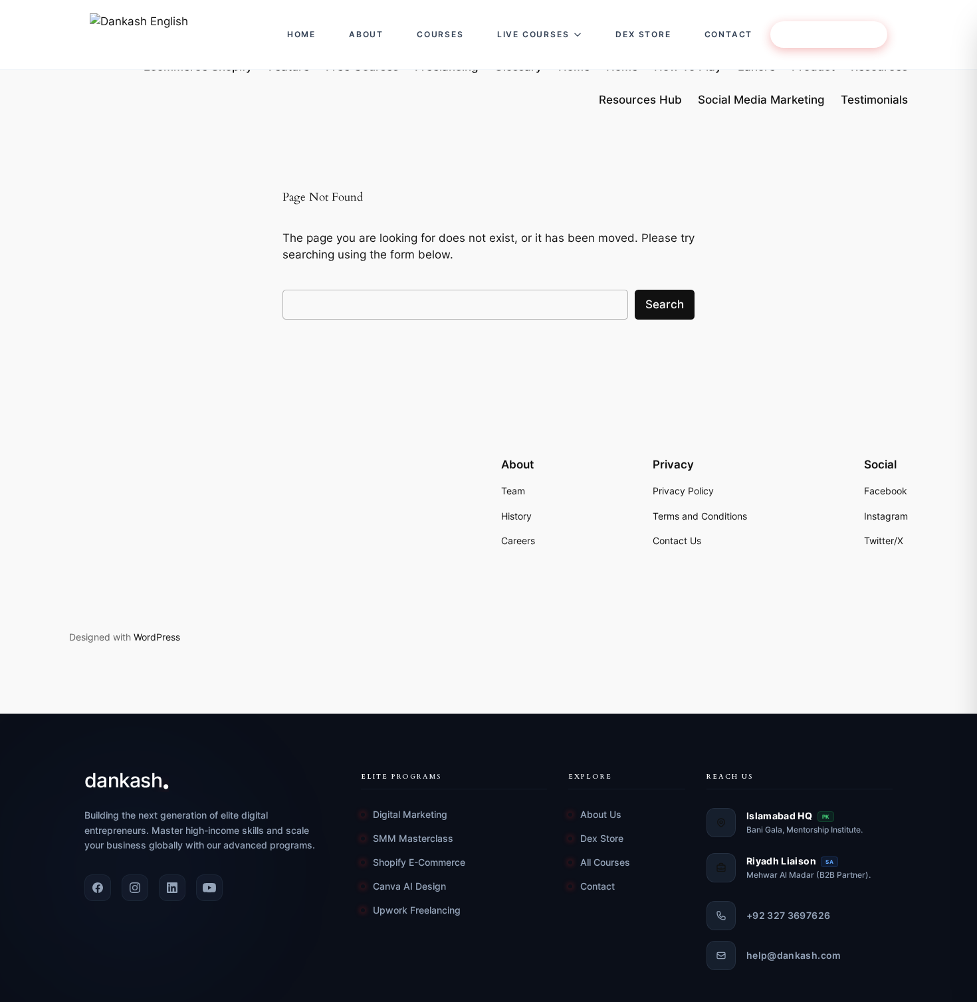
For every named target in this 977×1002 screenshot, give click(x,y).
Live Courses (533, 34)
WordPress (157, 637)
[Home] (175, 34)
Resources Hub (640, 99)
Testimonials (874, 99)
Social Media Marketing (761, 99)
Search (664, 304)
